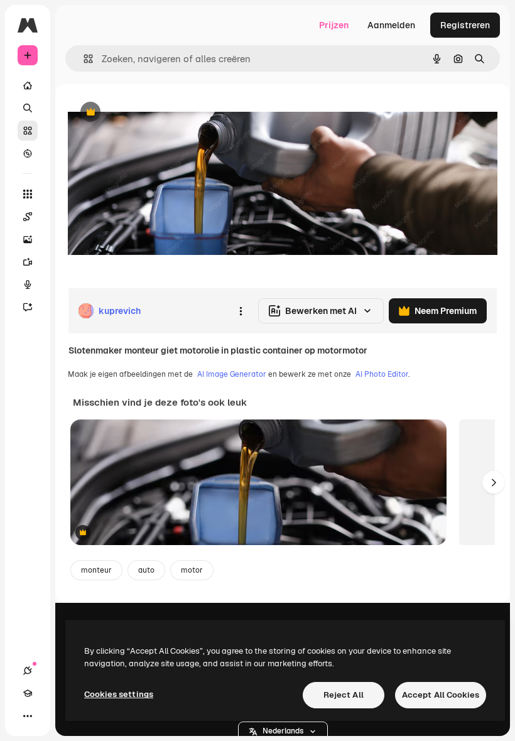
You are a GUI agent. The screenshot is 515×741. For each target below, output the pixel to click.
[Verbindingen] (28, 671)
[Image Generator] (28, 239)
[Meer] (28, 716)
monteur (96, 570)
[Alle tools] (28, 194)
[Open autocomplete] (83, 58)
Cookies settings (118, 694)
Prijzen (334, 25)
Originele (150, 113)
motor (192, 570)
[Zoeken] (28, 108)
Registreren (465, 25)
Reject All (343, 695)
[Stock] (28, 131)
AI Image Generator (231, 374)
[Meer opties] (240, 310)
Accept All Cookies (440, 695)
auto (146, 570)
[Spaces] (28, 217)
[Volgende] (493, 482)
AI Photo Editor (381, 374)
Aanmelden (391, 25)
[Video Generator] (28, 262)
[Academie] (28, 693)
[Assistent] (28, 307)
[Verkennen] (28, 153)
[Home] (28, 85)
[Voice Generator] (28, 284)
